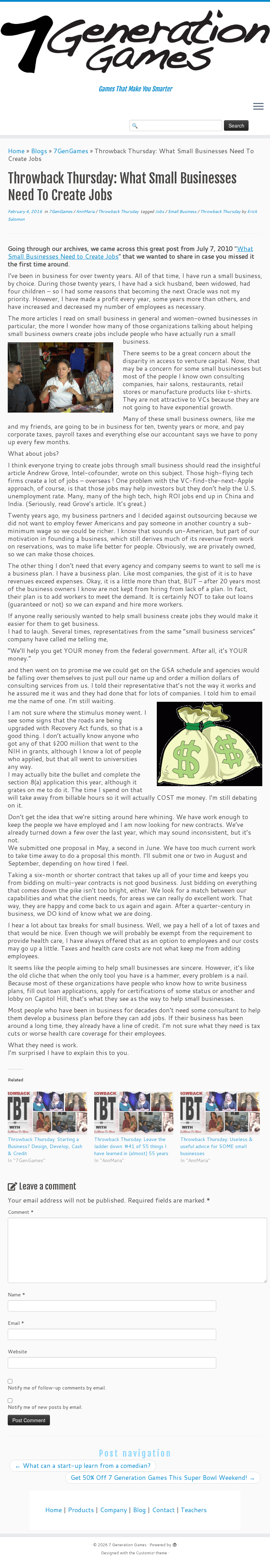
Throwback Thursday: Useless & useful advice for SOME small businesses (216, 1146)
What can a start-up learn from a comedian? (83, 1465)
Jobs (160, 211)
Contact (163, 1509)
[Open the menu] (258, 107)
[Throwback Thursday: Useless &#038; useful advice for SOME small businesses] (220, 1113)
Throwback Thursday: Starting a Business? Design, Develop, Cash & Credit (45, 1146)
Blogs (39, 151)
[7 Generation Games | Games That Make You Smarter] (135, 43)
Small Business (183, 211)
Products (81, 1509)
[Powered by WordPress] (174, 1543)
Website (17, 1351)
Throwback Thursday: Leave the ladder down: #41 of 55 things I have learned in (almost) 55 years (131, 1146)
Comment (21, 1212)
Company (113, 1509)
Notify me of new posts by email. (45, 1407)
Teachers (194, 1509)
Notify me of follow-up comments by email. (57, 1387)
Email (16, 1323)
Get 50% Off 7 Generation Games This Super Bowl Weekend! (163, 1477)
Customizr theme (151, 1553)
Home (16, 151)
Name (16, 1294)
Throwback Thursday (119, 211)
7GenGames (70, 151)
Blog (139, 1509)
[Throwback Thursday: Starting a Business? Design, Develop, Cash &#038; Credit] (47, 1113)
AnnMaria (86, 211)
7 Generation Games (128, 1545)
